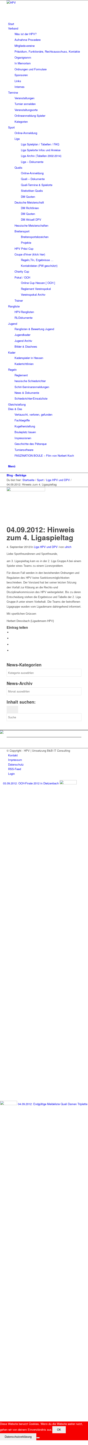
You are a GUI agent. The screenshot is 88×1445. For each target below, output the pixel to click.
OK (59, 1429)
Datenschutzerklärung (18, 1436)
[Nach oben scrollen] (1, 1443)
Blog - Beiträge (16, 475)
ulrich (68, 547)
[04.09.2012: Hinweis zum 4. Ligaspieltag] (27, 490)
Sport (40, 480)
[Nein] (38, 1437)
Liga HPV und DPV (58, 480)
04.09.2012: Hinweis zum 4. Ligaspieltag (41, 533)
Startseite (28, 480)
